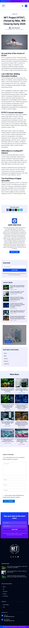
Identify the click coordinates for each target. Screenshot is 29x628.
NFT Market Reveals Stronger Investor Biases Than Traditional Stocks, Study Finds (21, 440)
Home (5, 353)
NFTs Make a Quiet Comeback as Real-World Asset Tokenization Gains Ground (7, 440)
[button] (22, 6)
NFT (16, 14)
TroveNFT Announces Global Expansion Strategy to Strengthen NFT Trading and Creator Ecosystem (17, 305)
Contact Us (6, 363)
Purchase (8, 341)
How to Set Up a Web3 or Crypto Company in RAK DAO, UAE (17, 292)
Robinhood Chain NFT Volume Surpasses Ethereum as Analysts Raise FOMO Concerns (17, 298)
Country (6, 358)
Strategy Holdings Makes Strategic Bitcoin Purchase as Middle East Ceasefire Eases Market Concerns (17, 317)
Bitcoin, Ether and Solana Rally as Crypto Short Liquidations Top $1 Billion (17, 287)
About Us (6, 361)
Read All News (14, 251)
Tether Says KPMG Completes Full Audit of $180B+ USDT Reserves (17, 311)
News (14, 14)
